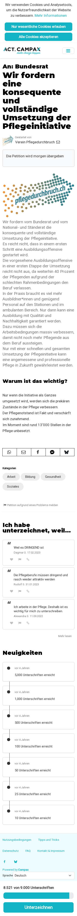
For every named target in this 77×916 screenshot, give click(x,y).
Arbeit (11, 477)
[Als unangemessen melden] (20, 559)
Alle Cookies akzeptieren (38, 37)
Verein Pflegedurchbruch (35, 142)
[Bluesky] (15, 862)
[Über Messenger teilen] (53, 452)
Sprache (8, 875)
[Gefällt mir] (11, 559)
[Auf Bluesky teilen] (67, 452)
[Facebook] (5, 862)
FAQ (28, 850)
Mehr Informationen (51, 15)
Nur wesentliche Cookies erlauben (39, 26)
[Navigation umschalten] (68, 50)
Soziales (13, 486)
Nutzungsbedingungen (17, 839)
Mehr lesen (65, 636)
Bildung (30, 477)
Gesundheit (53, 477)
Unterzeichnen (39, 907)
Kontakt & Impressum (51, 850)
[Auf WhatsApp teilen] (9, 452)
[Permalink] (28, 559)
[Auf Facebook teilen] (38, 452)
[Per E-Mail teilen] (24, 452)
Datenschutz (11, 850)
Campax (23, 869)
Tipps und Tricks (48, 839)
